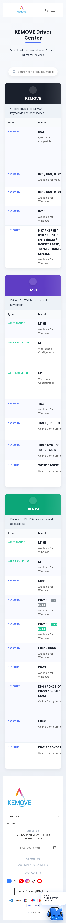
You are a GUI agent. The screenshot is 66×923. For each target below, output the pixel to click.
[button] (53, 10)
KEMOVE (36, 913)
